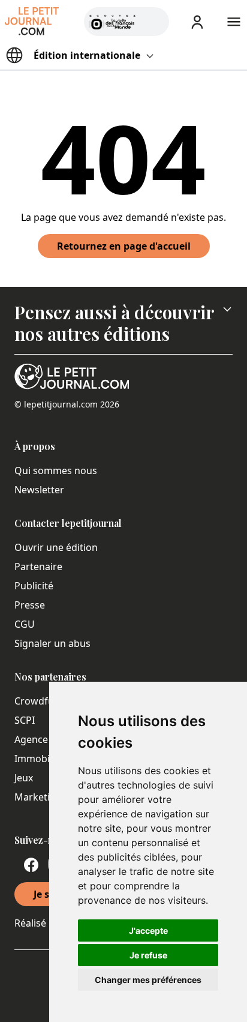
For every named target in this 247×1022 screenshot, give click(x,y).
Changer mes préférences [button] (148, 980)
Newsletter (39, 489)
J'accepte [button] (148, 930)
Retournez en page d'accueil (124, 246)
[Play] (153, 22)
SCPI (24, 720)
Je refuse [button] (148, 955)
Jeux (23, 777)
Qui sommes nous (55, 470)
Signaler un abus (52, 643)
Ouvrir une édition (56, 547)
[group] (153, 19)
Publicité (33, 585)
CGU (24, 624)
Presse (29, 605)
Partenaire (38, 566)
